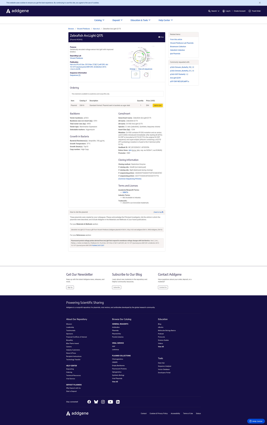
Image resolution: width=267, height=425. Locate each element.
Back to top (158, 212)
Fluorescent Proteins (119, 369)
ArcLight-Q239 (175, 78)
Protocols (161, 337)
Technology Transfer (73, 360)
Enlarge (133, 69)
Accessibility (175, 413)
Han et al (96, 29)
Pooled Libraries (117, 337)
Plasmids (175, 54)
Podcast (161, 334)
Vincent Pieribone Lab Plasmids (181, 43)
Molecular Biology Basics (167, 330)
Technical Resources (73, 375)
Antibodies (116, 327)
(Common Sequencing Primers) (129, 179)
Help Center (164, 20)
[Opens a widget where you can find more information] (256, 421)
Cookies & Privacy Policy (159, 413)
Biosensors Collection (178, 47)
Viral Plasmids (117, 378)
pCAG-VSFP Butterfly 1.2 (179, 74)
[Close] (259, 2)
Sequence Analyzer (164, 366)
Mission (69, 324)
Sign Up (70, 287)
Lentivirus (115, 350)
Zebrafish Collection (177, 50)
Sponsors (69, 334)
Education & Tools (139, 20)
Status (198, 413)
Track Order (256, 11)
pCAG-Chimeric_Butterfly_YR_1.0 (182, 67)
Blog (159, 324)
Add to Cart (157, 105)
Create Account (239, 11)
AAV (113, 346)
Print (162, 37)
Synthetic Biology (118, 375)
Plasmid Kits (116, 334)
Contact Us (163, 287)
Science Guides (163, 340)
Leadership (70, 327)
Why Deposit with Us (73, 388)
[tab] (136, 74)
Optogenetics (116, 372)
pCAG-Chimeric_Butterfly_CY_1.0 (182, 71)
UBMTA (125, 192)
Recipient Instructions (73, 356)
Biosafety (69, 340)
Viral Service (70, 379)
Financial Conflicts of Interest (76, 337)
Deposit (116, 20)
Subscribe (116, 287)
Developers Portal (164, 373)
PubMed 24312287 (98, 245)
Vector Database (164, 369)
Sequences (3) (75, 75)
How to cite (74, 69)
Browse (71, 29)
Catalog (98, 20)
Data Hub (161, 363)
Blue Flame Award (72, 343)
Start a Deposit (71, 391)
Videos (160, 343)
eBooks (160, 327)
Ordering (69, 372)
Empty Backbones (118, 365)
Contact (144, 413)
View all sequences (145, 69)
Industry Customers (73, 350)
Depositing (70, 369)
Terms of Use (188, 413)
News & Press (71, 353)
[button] (213, 11)
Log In (228, 11)
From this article (176, 39)
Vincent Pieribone (83, 29)
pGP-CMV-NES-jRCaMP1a (179, 81)
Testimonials (70, 330)
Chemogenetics (117, 359)
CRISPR (114, 362)
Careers (69, 347)
